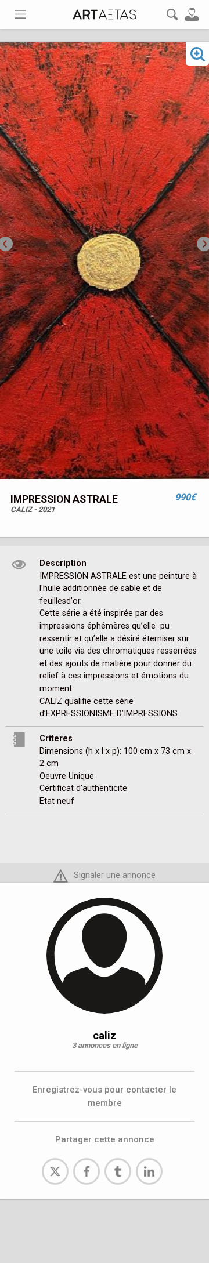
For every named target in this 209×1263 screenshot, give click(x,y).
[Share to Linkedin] (149, 1171)
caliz (104, 1035)
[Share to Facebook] (86, 1171)
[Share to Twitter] (55, 1171)
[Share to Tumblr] (118, 1171)
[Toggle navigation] (20, 14)
